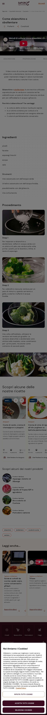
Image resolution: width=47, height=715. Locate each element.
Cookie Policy (21, 688)
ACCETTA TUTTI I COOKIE (24, 703)
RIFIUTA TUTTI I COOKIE (23, 694)
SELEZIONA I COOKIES (23, 710)
